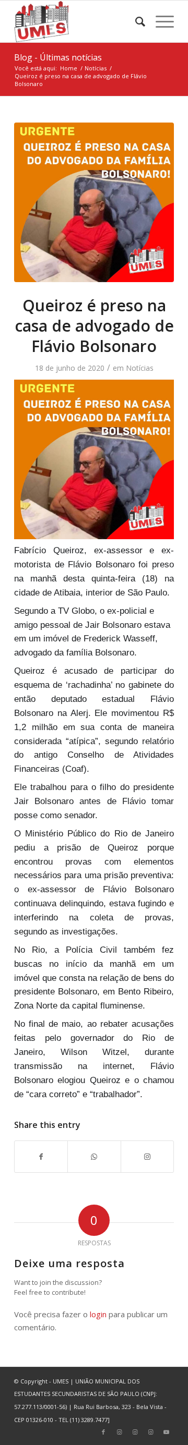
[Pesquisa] (135, 21)
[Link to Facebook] (103, 1432)
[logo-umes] (78, 21)
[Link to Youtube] (166, 1432)
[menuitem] (135, 21)
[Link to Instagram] (147, 1156)
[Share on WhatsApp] (94, 1156)
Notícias (140, 368)
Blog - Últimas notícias (58, 57)
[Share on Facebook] (41, 1156)
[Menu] (159, 21)
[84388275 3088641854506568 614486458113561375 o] (94, 202)
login (98, 1314)
